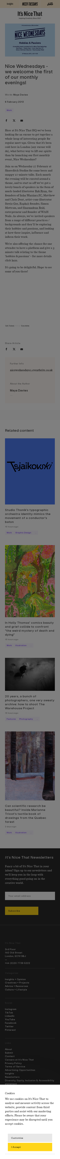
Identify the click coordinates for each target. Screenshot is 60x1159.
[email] (21, 120)
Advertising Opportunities (20, 1070)
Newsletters (12, 1077)
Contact (10, 1056)
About (8, 1049)
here (14, 260)
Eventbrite (25, 326)
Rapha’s (24, 203)
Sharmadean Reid (33, 208)
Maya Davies (20, 94)
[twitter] (14, 120)
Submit (9, 1052)
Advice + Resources (16, 986)
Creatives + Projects (17, 982)
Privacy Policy (13, 1063)
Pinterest (10, 1030)
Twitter (9, 1026)
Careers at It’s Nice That (19, 1059)
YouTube (10, 1019)
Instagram (10, 1009)
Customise (17, 1137)
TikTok (9, 1012)
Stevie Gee (11, 203)
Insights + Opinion (15, 979)
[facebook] (6, 120)
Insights (9, 1073)
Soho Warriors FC (31, 195)
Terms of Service (15, 1066)
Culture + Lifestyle (16, 989)
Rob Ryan (41, 191)
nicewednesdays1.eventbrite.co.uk (31, 370)
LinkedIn (9, 1016)
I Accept (16, 1147)
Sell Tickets (9, 326)
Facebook (10, 1023)
